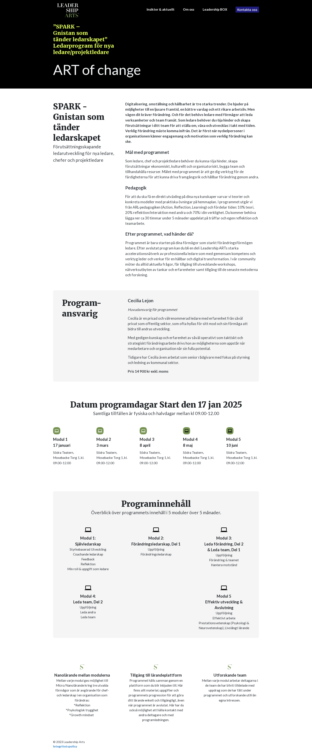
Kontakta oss (247, 10)
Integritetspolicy (65, 746)
